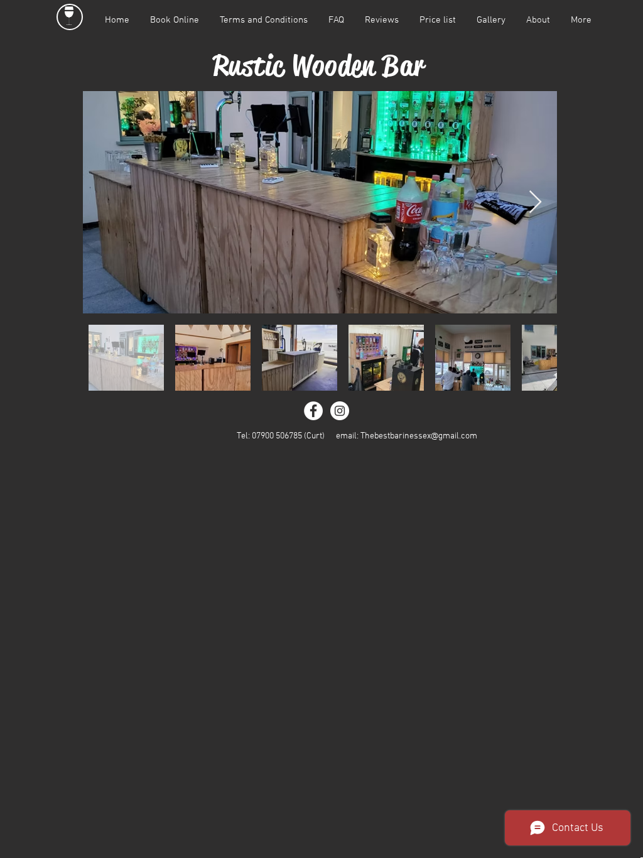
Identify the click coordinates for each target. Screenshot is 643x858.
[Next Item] (535, 202)
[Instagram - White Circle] (339, 410)
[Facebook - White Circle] (313, 410)
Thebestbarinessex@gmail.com (418, 436)
